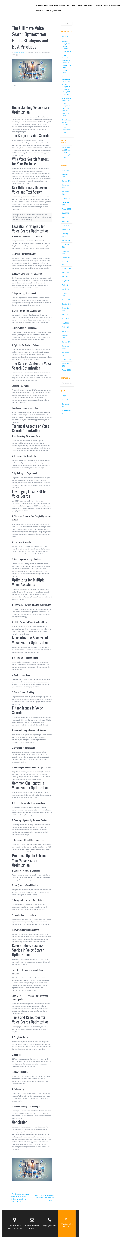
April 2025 (65, 225)
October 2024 (66, 258)
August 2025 (66, 209)
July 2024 (65, 272)
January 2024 (66, 300)
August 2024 (66, 268)
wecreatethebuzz (19, 52)
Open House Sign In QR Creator (48, 11)
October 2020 (66, 359)
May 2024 (65, 281)
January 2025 (66, 240)
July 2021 (65, 315)
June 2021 (65, 319)
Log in (64, 396)
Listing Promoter (85, 6)
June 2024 (65, 277)
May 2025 (65, 221)
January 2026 (66, 181)
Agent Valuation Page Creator (107, 6)
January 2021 (66, 342)
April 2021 (65, 327)
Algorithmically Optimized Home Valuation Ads (55, 6)
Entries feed (66, 400)
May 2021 (65, 323)
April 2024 (65, 285)
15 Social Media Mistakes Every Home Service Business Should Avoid (66, 44)
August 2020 (66, 370)
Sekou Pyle (66, 147)
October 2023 (66, 304)
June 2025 (65, 217)
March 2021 (66, 331)
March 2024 (66, 289)
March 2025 (66, 230)
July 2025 (65, 213)
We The (20, 8)
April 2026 (65, 170)
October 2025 (66, 198)
